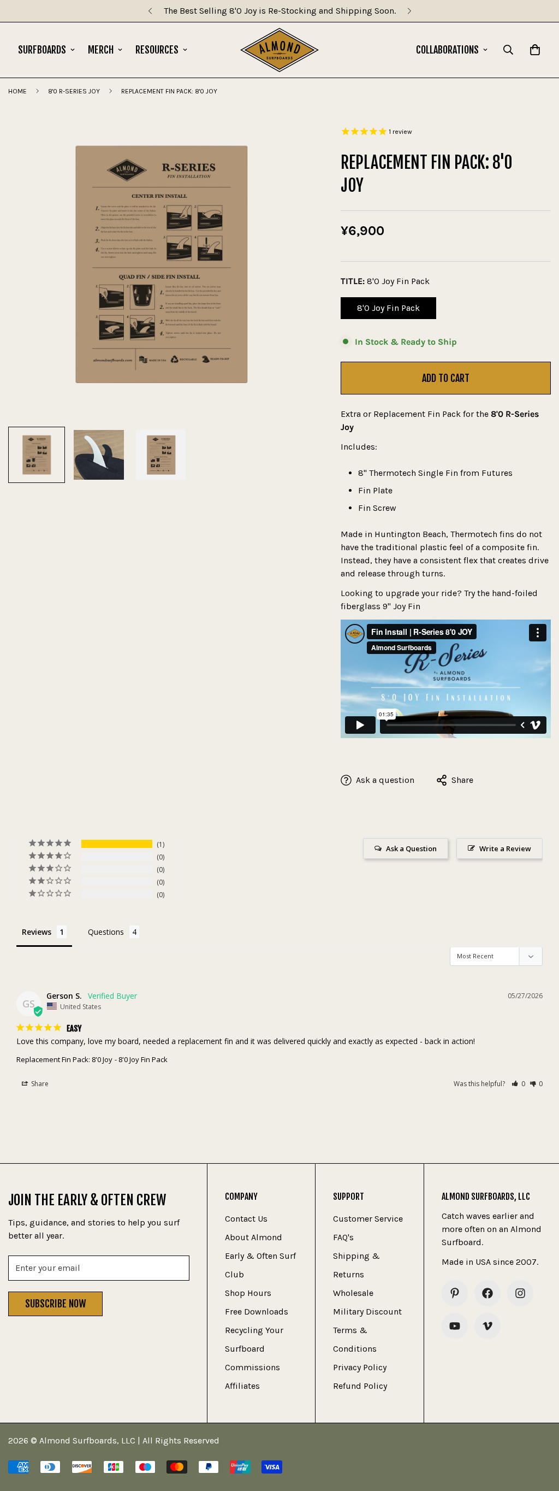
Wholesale (353, 1293)
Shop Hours (248, 1293)
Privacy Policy (359, 1367)
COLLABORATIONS (447, 50)
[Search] (508, 50)
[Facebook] (487, 1293)
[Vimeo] (487, 1326)
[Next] (409, 11)
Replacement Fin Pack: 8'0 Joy (64, 1059)
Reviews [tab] (36, 932)
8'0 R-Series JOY (74, 91)
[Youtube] (455, 1326)
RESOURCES (157, 50)
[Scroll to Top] (537, 1431)
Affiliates (242, 1386)
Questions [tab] (106, 932)
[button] (518, 1083)
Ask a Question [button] (411, 848)
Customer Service (368, 1218)
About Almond (253, 1237)
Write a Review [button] (505, 848)
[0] (535, 49)
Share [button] (39, 1083)
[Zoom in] (290, 136)
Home (17, 91)
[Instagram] (520, 1293)
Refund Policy (360, 1386)
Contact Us (246, 1218)
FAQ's (343, 1237)
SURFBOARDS (42, 50)
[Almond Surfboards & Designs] (279, 50)
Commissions (252, 1367)
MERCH (101, 50)
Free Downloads (256, 1311)
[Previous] (150, 11)
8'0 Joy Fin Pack (395, 311)
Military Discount (367, 1311)
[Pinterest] (455, 1293)
